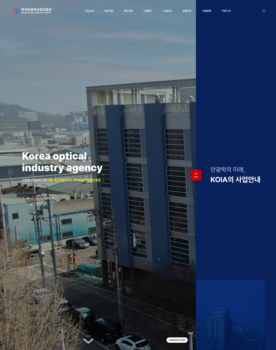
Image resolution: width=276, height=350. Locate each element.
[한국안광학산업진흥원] (32, 11)
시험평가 (147, 10)
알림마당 (187, 10)
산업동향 (206, 10)
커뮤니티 (226, 10)
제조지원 (128, 10)
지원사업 (108, 10)
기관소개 (88, 10)
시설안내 (167, 10)
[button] (23, 198)
